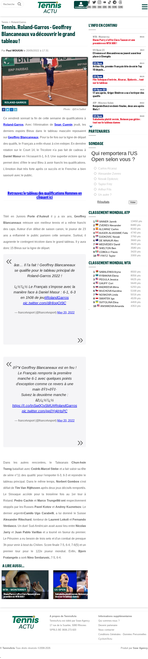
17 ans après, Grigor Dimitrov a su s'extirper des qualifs (118, 93)
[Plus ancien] (91, 126)
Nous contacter (106, 629)
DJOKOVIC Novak (109, 236)
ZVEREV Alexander (110, 225)
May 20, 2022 (66, 312)
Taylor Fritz (105, 184)
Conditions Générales (109, 634)
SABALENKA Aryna (110, 271)
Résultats (103, 201)
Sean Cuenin (63, 124)
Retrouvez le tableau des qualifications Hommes (43, 193)
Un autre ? (105, 194)
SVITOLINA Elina (108, 302)
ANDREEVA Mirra (109, 287)
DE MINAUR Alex (109, 240)
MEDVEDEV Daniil (109, 244)
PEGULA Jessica (108, 279)
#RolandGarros (56, 298)
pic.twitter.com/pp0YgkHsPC (44, 411)
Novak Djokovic (108, 178)
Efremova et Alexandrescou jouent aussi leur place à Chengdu (118, 53)
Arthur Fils (104, 189)
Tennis (4, 22)
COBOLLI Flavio (108, 251)
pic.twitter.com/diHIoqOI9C (44, 303)
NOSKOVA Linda (108, 294)
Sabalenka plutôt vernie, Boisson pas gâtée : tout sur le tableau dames (118, 119)
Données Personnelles (134, 634)
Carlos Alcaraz (107, 168)
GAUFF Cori (106, 283)
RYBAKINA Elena (109, 275)
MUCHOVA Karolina (110, 290)
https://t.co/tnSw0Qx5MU (32, 406)
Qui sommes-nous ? (108, 620)
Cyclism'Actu (105, 638)
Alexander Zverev (109, 173)
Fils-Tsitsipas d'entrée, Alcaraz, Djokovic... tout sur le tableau (118, 79)
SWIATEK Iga (106, 298)
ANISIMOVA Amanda (112, 306)
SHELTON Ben (107, 248)
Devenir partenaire (107, 625)
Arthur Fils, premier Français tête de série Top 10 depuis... (118, 66)
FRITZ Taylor (108, 255)
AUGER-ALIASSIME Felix (113, 232)
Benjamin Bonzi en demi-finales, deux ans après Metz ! (118, 106)
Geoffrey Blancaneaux (23, 137)
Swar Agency (140, 648)
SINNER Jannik (108, 221)
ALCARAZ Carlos (109, 229)
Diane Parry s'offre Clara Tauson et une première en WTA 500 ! (118, 40)
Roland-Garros (18, 22)
